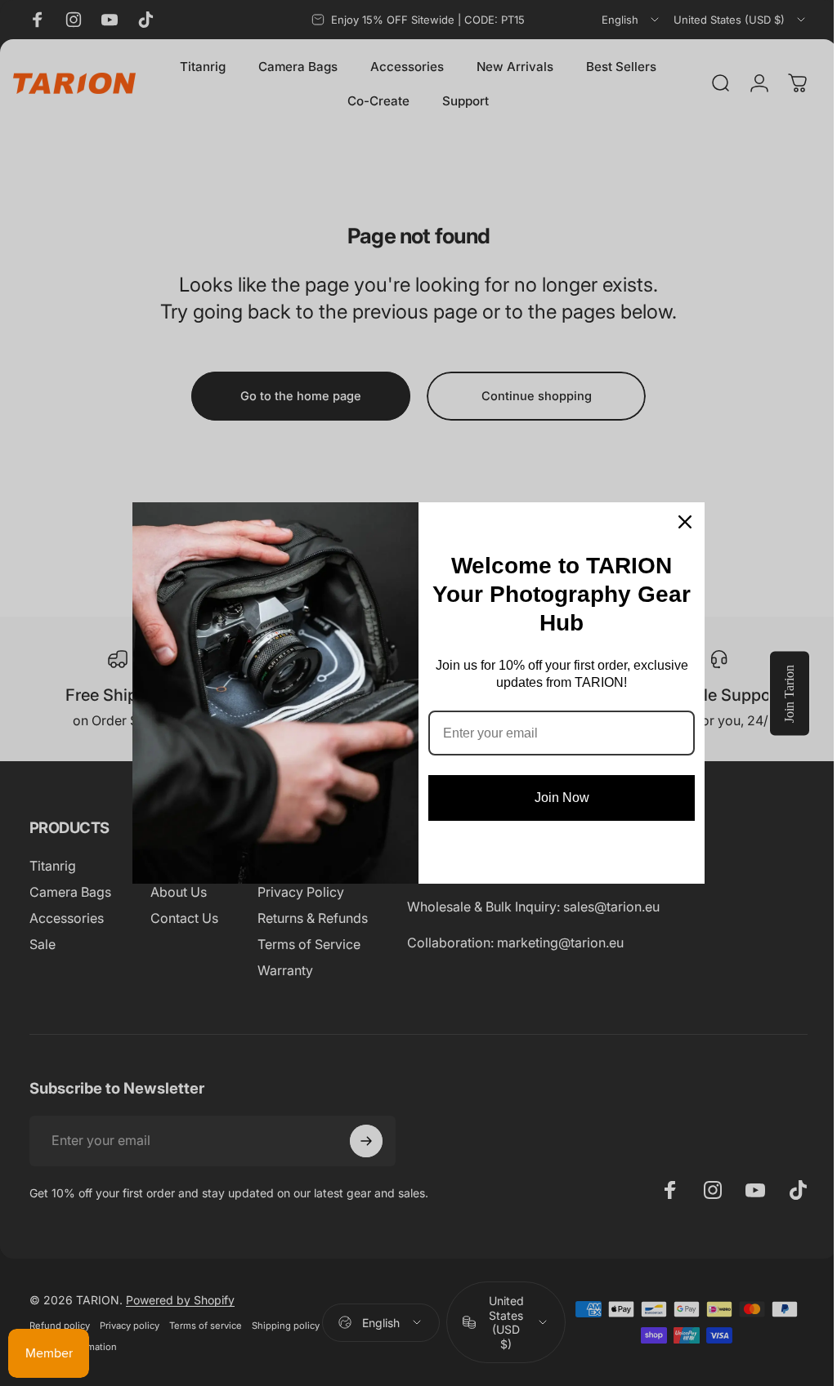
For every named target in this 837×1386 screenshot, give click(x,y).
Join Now (562, 797)
